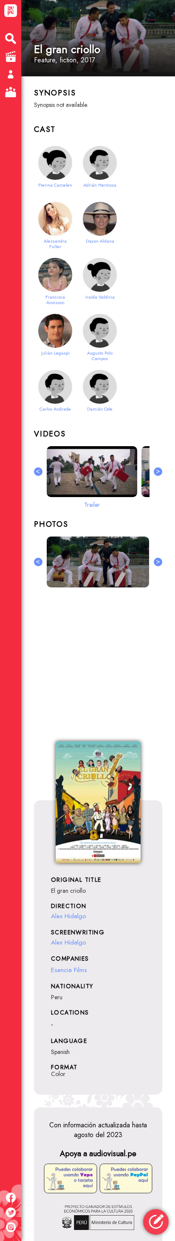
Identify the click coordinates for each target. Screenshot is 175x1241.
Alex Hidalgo (68, 916)
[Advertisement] (98, 669)
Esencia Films (69, 970)
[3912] (98, 562)
